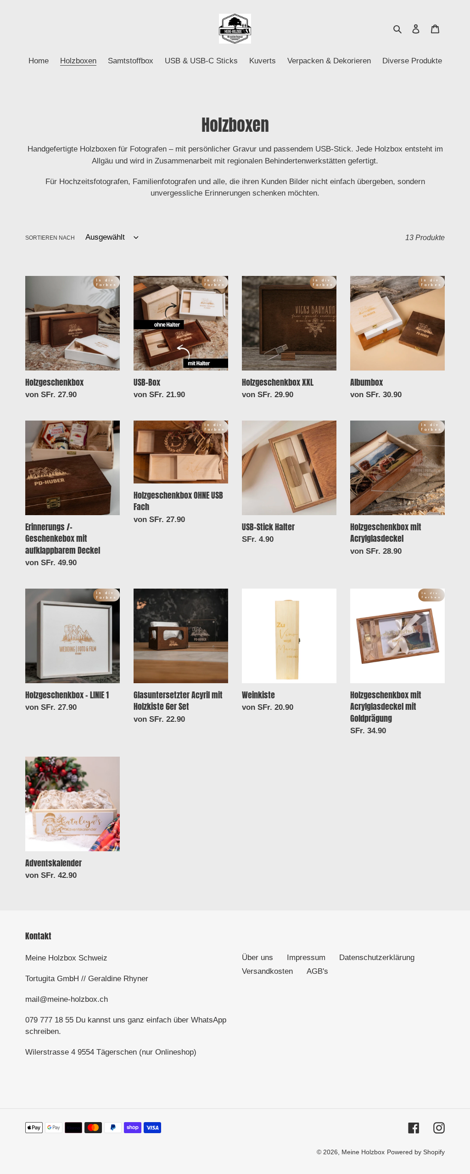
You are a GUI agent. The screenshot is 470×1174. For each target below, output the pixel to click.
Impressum (306, 957)
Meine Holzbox (363, 1152)
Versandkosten (267, 971)
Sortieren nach (50, 238)
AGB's (317, 971)
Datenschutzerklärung (376, 957)
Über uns (257, 957)
